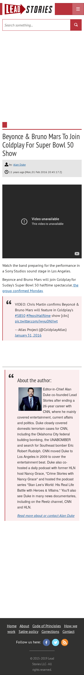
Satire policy (28, 631)
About (24, 625)
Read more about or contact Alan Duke (45, 515)
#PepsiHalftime (38, 315)
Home (12, 625)
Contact (68, 631)
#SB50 (20, 315)
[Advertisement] (42, 75)
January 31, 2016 (28, 335)
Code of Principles (46, 625)
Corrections (50, 631)
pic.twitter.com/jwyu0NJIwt (36, 321)
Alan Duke (19, 164)
